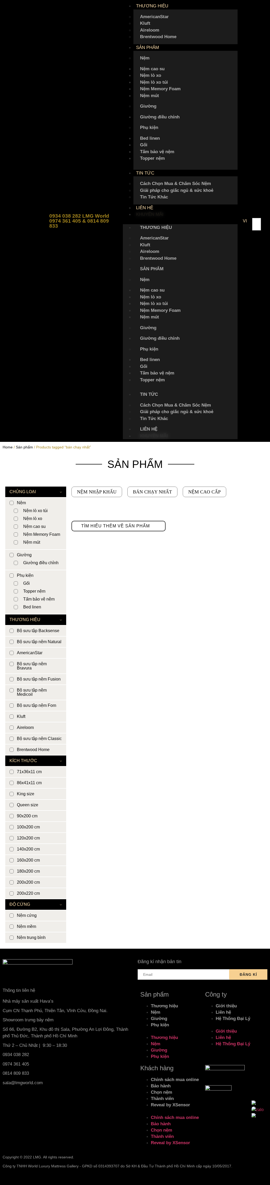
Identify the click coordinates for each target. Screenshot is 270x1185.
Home (8, 447)
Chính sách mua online (175, 1079)
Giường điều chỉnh (160, 116)
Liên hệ (223, 1012)
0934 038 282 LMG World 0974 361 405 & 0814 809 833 (79, 221)
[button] (180, 221)
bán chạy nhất (152, 491)
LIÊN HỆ (144, 207)
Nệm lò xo (150, 75)
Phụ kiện (149, 127)
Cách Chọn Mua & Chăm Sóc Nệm (175, 183)
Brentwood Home (158, 36)
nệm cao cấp (204, 491)
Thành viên (162, 1098)
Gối (143, 144)
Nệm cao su (152, 68)
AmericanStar (154, 16)
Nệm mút (149, 95)
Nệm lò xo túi (154, 82)
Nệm (145, 58)
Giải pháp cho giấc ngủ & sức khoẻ (176, 190)
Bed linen (150, 138)
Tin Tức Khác (154, 196)
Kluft (145, 23)
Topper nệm (152, 158)
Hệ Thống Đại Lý (233, 1018)
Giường (148, 106)
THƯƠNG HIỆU (152, 5)
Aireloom (149, 30)
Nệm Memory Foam (160, 88)
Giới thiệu (226, 1005)
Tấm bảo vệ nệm (157, 151)
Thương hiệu (164, 1005)
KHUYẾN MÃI (149, 214)
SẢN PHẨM (147, 47)
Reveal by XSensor (170, 1104)
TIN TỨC (145, 173)
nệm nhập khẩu (97, 491)
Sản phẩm (24, 447)
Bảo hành (161, 1085)
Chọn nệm (161, 1092)
